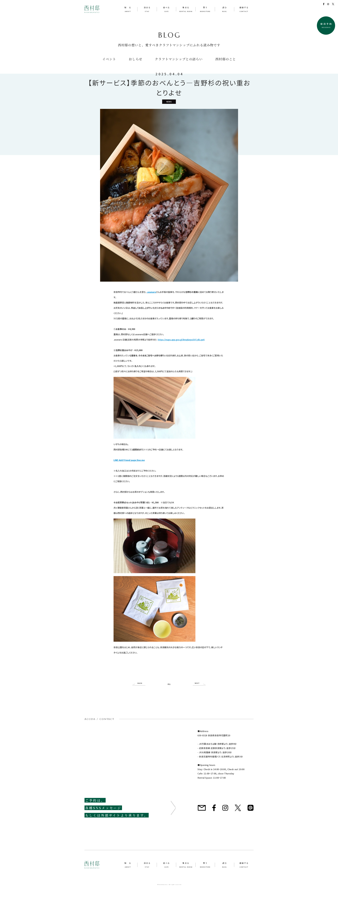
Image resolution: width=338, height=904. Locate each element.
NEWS (169, 101)
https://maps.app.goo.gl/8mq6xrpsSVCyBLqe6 (181, 339)
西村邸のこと (225, 59)
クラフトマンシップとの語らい (179, 59)
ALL (169, 684)
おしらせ (135, 59)
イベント (109, 59)
